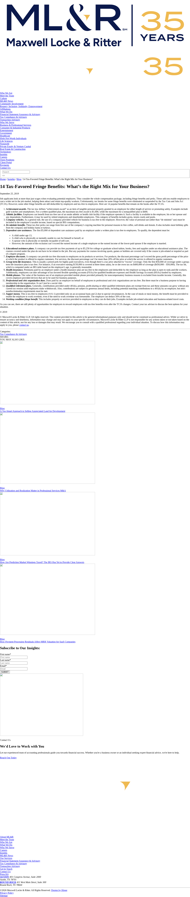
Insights (11, 179)
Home (3, 179)
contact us (24, 325)
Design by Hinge (59, 890)
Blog (19, 179)
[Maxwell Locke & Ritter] (95, 50)
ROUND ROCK (8, 882)
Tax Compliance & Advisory (13, 334)
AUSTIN (4, 877)
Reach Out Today (8, 757)
